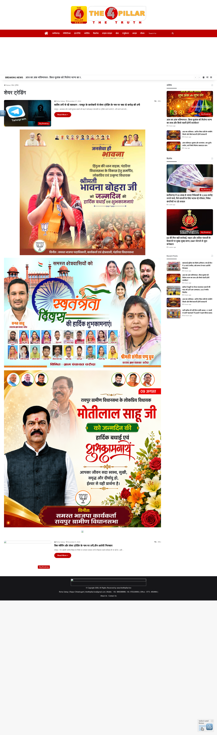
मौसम (142, 33)
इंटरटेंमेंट (77, 33)
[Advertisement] (108, 56)
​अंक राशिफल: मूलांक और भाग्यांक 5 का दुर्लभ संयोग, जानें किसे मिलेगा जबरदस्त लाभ (196, 144)
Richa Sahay (60, 101)
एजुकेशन (125, 33)
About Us (103, 596)
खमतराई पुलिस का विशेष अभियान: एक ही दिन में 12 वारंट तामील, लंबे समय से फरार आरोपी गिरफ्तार (197, 266)
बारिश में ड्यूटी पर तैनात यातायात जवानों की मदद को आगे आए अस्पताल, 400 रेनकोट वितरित (196, 290)
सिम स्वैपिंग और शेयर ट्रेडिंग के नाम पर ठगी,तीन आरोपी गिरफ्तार (83, 545)
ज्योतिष (87, 33)
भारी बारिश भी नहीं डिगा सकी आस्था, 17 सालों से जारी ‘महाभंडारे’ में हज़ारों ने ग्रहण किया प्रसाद (197, 311)
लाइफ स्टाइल (107, 33)
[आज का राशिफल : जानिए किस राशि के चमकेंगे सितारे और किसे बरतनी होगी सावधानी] (173, 135)
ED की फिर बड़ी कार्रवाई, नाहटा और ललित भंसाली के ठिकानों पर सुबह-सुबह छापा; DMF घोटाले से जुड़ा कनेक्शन (189, 241)
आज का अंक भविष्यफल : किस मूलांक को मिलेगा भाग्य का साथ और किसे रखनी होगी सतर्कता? (189, 121)
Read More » (62, 115)
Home (8, 85)
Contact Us (112, 596)
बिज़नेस (96, 33)
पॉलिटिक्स (67, 33)
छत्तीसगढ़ (55, 33)
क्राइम (134, 33)
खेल (117, 33)
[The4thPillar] (108, 15)
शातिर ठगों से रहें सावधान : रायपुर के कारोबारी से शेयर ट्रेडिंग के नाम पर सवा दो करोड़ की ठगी (97, 104)
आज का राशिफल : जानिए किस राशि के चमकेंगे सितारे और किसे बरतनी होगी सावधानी (197, 133)
